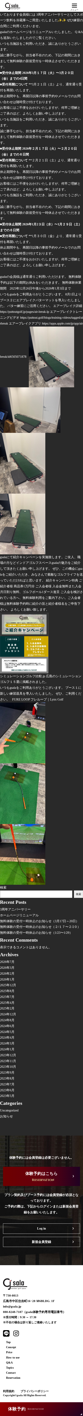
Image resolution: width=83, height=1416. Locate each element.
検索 (3, 887)
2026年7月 (7, 962)
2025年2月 (7, 1008)
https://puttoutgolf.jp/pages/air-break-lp (24, 311)
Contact (11, 1372)
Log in (41, 1228)
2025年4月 (7, 1002)
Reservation (13, 1377)
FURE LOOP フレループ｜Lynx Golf (37, 699)
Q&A (9, 1362)
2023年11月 (8, 1061)
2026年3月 (7, 967)
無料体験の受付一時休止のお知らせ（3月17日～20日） (39, 921)
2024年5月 (7, 1032)
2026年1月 (7, 979)
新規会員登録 (41, 1242)
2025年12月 (8, 985)
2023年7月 (7, 1084)
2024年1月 (7, 1049)
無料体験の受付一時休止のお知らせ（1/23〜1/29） (36, 932)
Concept (11, 1347)
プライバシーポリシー (35, 1391)
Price (9, 1352)
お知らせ (6, 1116)
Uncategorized (9, 1110)
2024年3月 (7, 1043)
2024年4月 (7, 1037)
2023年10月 (8, 1066)
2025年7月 (7, 997)
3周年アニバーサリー (15, 909)
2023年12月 (8, 1055)
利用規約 (8, 1391)
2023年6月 (7, 1090)
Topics (10, 1367)
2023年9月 (7, 1072)
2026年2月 (7, 973)
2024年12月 (8, 1014)
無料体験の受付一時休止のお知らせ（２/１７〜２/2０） (40, 926)
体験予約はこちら (41, 1176)
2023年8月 (7, 1078)
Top (8, 1342)
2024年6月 (7, 1026)
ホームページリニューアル (19, 915)
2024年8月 (7, 1020)
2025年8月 (7, 991)
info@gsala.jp (12, 1306)
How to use (13, 1357)
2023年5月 (7, 1096)
